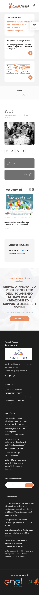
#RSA (28, 397)
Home (7, 94)
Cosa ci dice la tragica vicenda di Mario (13, 454)
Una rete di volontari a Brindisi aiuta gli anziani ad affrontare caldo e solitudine (19, 533)
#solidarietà (10, 400)
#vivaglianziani (20, 404)
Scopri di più (19, 319)
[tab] (11, 496)
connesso (22, 250)
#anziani (8, 390)
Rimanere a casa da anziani (18, 22)
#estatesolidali (19, 390)
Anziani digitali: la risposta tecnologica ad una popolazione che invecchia (15, 431)
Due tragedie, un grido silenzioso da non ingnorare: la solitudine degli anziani (16, 421)
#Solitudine (21, 400)
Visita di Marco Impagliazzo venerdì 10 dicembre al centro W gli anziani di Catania (15, 464)
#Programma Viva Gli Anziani (14, 397)
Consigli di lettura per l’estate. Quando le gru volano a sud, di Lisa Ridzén (18, 522)
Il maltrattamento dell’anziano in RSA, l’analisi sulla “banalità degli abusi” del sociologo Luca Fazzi (15, 443)
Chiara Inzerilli (7, 115)
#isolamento (10, 393)
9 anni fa (14, 115)
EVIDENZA (8, 218)
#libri (19, 393)
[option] (19, 211)
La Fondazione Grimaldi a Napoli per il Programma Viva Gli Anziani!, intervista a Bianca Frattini (19, 554)
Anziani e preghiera (14, 31)
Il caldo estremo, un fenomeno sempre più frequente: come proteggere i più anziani (17, 543)
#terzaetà (9, 404)
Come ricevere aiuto (15, 25)
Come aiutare (12, 28)
